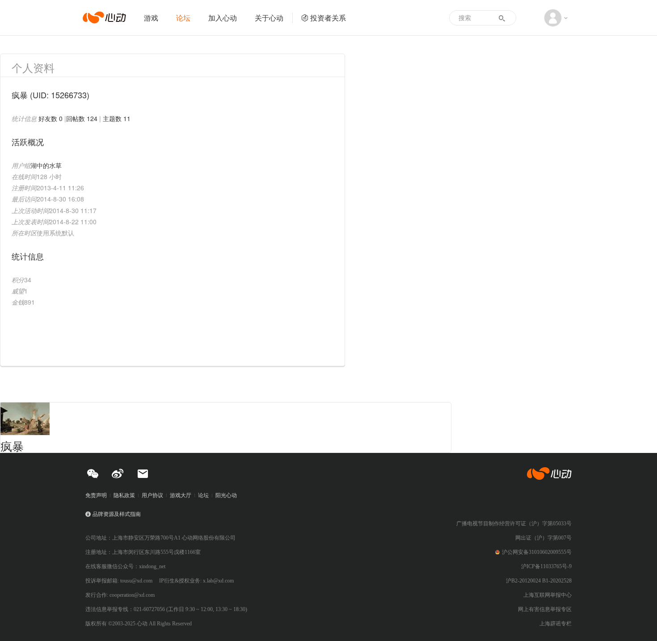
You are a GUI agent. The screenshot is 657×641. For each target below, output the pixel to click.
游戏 (151, 18)
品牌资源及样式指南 (117, 514)
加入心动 (222, 18)
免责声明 (96, 495)
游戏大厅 (180, 495)
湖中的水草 (46, 165)
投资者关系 (328, 18)
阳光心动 (226, 495)
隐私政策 (124, 495)
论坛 (183, 18)
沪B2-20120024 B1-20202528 (539, 581)
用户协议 (152, 495)
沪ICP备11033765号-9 (546, 566)
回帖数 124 (81, 118)
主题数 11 (117, 118)
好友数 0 (50, 118)
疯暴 (12, 445)
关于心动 (269, 18)
